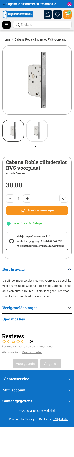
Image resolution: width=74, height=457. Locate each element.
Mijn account (13, 389)
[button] (35, 146)
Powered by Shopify (21, 419)
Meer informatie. (32, 352)
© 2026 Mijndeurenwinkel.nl (37, 410)
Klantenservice (15, 378)
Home (6, 39)
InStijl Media (60, 419)
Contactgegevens (17, 400)
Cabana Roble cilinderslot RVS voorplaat (40, 39)
